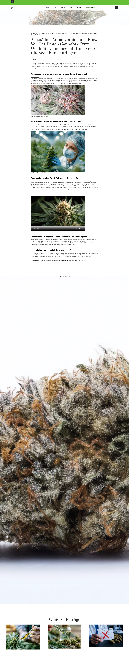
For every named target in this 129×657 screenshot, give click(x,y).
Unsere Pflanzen (35, 77)
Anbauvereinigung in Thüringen (68, 63)
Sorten (63, 7)
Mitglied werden (90, 7)
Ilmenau (47, 241)
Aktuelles (47, 33)
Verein (54, 7)
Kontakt (79, 7)
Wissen (70, 7)
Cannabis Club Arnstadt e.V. (37, 33)
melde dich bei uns (47, 260)
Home (47, 7)
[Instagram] (12, 1)
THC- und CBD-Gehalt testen (37, 126)
